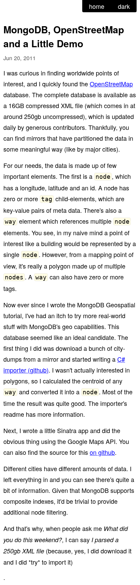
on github (102, 452)
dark (124, 6)
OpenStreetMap (111, 83)
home (96, 6)
